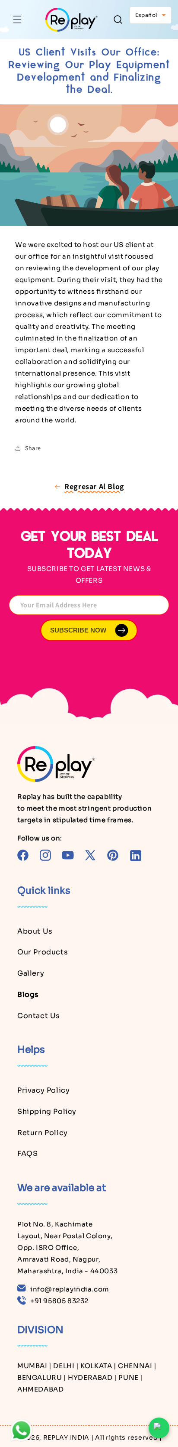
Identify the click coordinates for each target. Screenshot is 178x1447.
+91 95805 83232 (59, 1301)
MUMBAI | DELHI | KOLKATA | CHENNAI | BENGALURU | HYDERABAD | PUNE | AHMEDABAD (87, 1377)
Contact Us (38, 1015)
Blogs (28, 994)
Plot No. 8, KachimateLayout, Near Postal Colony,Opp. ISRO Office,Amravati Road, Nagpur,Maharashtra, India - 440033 (67, 1247)
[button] (17, 19)
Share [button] (33, 448)
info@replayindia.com (69, 1289)
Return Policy (42, 1132)
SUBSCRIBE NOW (78, 630)
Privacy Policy (43, 1090)
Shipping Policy (46, 1111)
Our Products (42, 952)
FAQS (27, 1153)
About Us (35, 931)
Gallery (30, 973)
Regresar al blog (94, 486)
